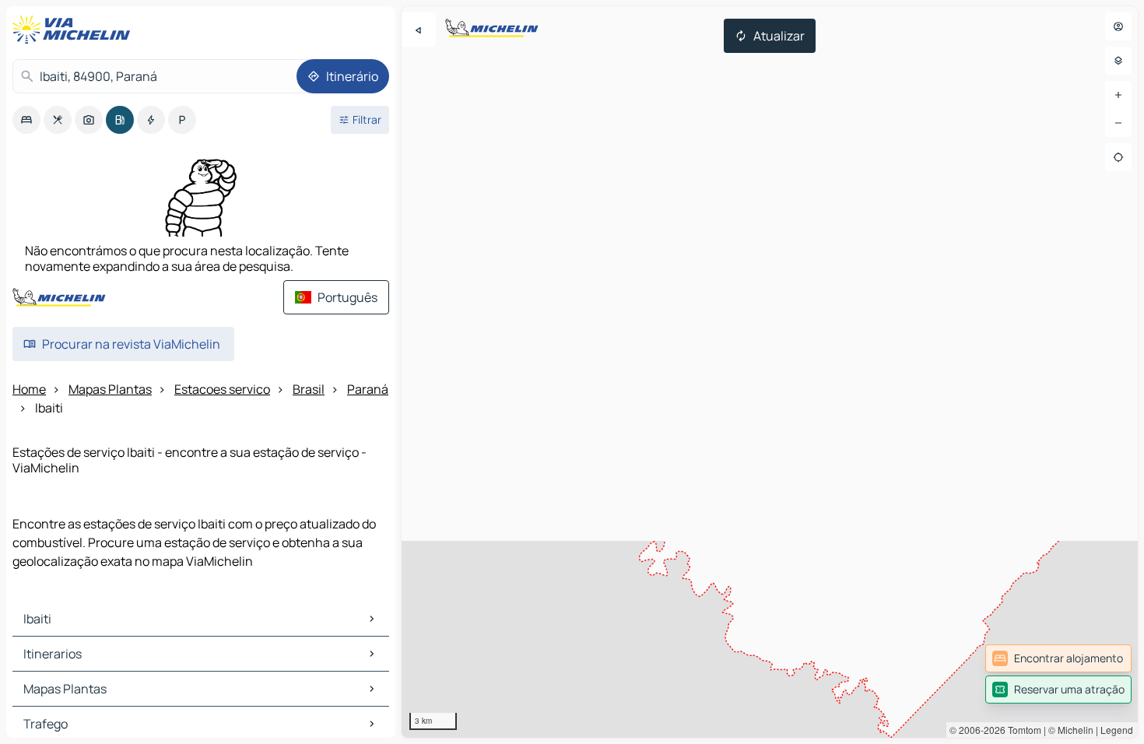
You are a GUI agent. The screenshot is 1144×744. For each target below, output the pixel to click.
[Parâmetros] (1118, 61)
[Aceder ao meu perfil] (1118, 26)
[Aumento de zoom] (1118, 95)
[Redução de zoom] (1118, 123)
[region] (770, 372)
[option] (26, 120)
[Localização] (1118, 157)
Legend (1116, 729)
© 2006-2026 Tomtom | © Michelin (1021, 729)
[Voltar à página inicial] (74, 29)
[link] (1058, 658)
